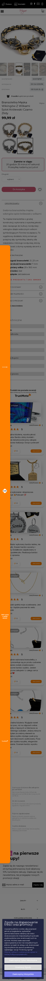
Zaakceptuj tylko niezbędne (23, 960)
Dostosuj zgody (23, 967)
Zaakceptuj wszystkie (23, 974)
